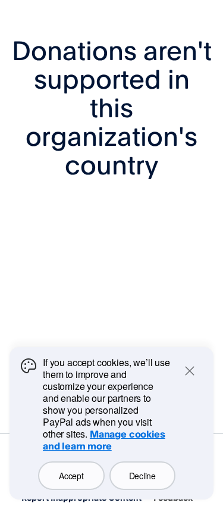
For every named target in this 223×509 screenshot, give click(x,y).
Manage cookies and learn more (104, 440)
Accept (71, 476)
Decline (142, 476)
